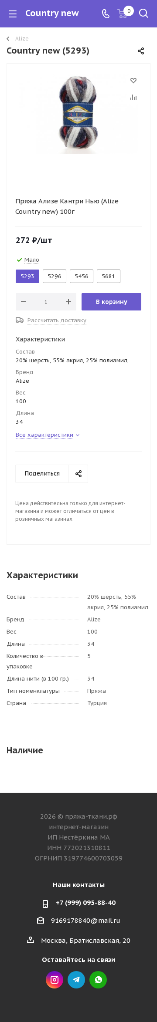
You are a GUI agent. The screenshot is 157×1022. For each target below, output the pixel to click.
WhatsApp (98, 979)
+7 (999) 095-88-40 (86, 902)
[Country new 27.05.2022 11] (78, 118)
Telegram (76, 979)
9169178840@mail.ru (85, 920)
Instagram (54, 979)
